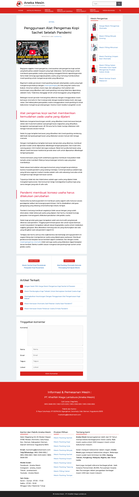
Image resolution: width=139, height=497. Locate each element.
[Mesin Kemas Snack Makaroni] (94, 79)
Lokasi (22, 367)
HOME (20, 10)
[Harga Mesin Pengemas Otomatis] (94, 27)
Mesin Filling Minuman (108, 47)
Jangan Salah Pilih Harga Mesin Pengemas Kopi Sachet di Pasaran (49, 286)
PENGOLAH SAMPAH (65, 10)
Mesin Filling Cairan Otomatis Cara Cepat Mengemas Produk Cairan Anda (107, 68)
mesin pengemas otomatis (30, 242)
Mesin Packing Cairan (63, 463)
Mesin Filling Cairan (62, 471)
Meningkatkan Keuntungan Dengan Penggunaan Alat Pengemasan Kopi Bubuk (52, 297)
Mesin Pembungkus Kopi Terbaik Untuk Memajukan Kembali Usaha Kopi (52, 291)
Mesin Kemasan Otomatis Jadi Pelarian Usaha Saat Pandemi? (48, 304)
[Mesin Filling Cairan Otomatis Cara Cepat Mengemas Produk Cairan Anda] (94, 68)
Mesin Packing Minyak (63, 450)
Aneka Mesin (34, 3)
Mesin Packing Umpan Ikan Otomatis (108, 57)
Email (22, 355)
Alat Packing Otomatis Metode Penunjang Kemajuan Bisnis (69, 266)
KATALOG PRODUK (34, 10)
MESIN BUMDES (109, 10)
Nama (22, 349)
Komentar (24, 328)
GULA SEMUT (81, 10)
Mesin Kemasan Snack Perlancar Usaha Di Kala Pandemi (46, 309)
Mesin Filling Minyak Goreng (107, 37)
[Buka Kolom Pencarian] (120, 10)
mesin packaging (51, 85)
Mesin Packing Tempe (63, 475)
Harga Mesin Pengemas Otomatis (109, 27)
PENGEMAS (49, 10)
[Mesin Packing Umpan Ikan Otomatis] (94, 57)
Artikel (51, 22)
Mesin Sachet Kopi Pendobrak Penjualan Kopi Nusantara (34, 266)
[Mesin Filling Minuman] (94, 47)
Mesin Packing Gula (62, 446)
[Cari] (119, 4)
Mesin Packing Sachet (63, 438)
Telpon (22, 361)
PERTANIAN (94, 10)
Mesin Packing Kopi (62, 442)
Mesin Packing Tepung (63, 467)
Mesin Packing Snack (62, 459)
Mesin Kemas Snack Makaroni (107, 80)
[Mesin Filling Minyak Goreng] (94, 37)
